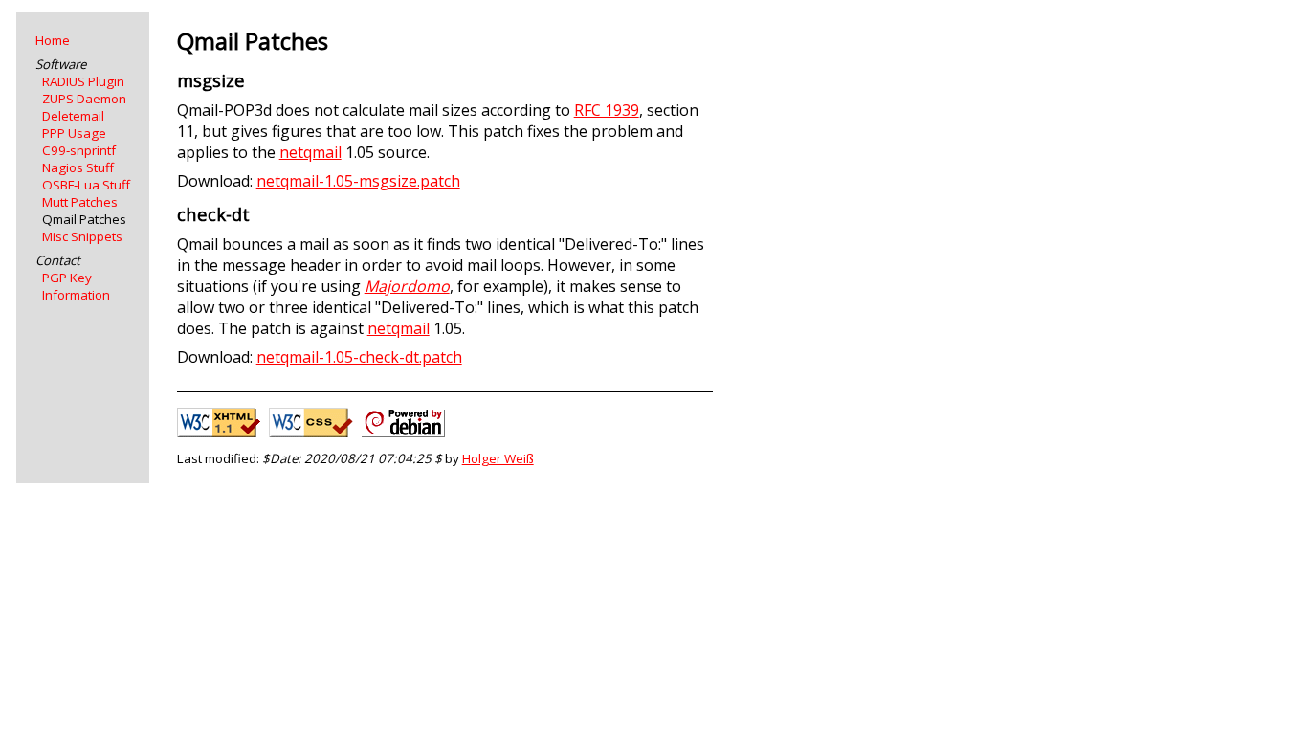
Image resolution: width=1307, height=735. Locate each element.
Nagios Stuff (78, 167)
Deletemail (73, 115)
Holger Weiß (498, 458)
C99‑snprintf (79, 150)
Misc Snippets (82, 236)
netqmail (310, 152)
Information (76, 294)
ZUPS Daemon (84, 98)
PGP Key (67, 277)
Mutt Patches (80, 202)
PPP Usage (74, 133)
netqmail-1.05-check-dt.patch (359, 357)
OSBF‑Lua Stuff (86, 184)
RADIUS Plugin (83, 81)
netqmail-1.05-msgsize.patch (358, 180)
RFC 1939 (606, 110)
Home (52, 40)
